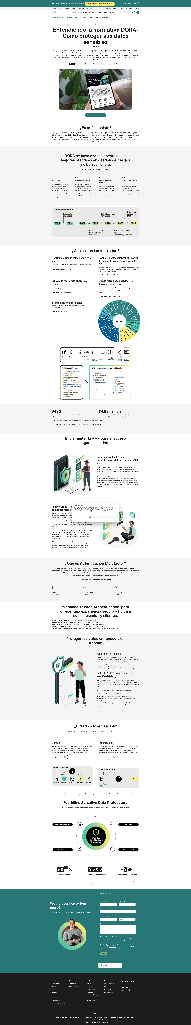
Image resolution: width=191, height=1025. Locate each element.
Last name (122, 901)
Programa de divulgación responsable (122, 1017)
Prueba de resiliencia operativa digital (69, 282)
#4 (123, 177)
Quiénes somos (56, 983)
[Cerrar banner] (138, 3)
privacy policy (130, 949)
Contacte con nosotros (58, 1003)
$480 (56, 411)
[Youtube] (127, 990)
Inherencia (118, 592)
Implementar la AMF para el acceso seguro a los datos (95, 440)
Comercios (76, 12)
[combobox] (127, 919)
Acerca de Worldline (111, 8)
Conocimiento (88, 592)
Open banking (90, 992)
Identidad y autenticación (100, 63)
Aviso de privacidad (62, 1017)
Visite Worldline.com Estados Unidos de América (99, 3)
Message (103, 923)
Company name (105, 916)
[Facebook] (124, 990)
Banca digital (90, 998)
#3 (100, 177)
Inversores (89, 9)
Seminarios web (108, 992)
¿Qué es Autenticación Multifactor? (95, 563)
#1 (53, 177)
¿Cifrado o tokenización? (95, 726)
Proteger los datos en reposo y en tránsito (95, 640)
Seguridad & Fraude (115, 63)
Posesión (55, 592)
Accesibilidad (98, 1017)
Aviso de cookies (87, 1017)
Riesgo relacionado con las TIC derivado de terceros (115, 282)
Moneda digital (91, 1000)
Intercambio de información (67, 302)
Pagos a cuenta (91, 989)
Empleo (73, 9)
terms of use (112, 947)
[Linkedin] (122, 990)
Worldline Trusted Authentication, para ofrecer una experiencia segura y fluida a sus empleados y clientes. (95, 611)
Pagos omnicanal (74, 986)
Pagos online (72, 983)
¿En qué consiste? (95, 128)
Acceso (137, 8)
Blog (105, 986)
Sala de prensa (123, 8)
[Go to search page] (137, 12)
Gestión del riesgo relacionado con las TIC (71, 260)
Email (102, 909)
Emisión (89, 983)
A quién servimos (102, 12)
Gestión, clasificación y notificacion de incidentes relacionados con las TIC (118, 261)
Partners (67, 8)
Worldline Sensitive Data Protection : (95, 802)
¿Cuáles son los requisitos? (95, 251)
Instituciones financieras (88, 12)
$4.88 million (109, 411)
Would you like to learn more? (69, 905)
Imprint (106, 1017)
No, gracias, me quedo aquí (129, 3)
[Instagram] (129, 990)
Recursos (112, 12)
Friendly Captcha (119, 966)
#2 (76, 177)
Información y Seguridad (84, 63)
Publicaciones (108, 989)
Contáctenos (129, 12)
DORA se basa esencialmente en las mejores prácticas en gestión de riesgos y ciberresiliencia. (95, 160)
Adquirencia (90, 986)
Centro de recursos (109, 983)
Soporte (131, 9)
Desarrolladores (81, 9)
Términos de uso (75, 1017)
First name (103, 901)
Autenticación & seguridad (94, 995)
